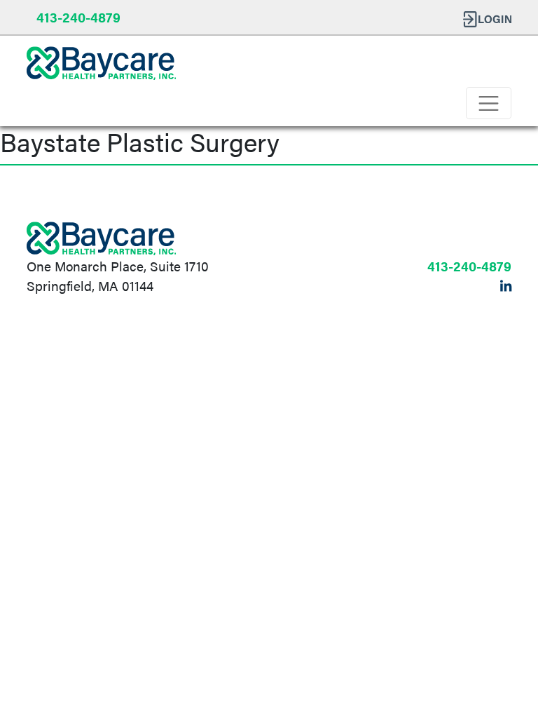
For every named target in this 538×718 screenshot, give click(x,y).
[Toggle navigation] (488, 103)
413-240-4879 (78, 17)
